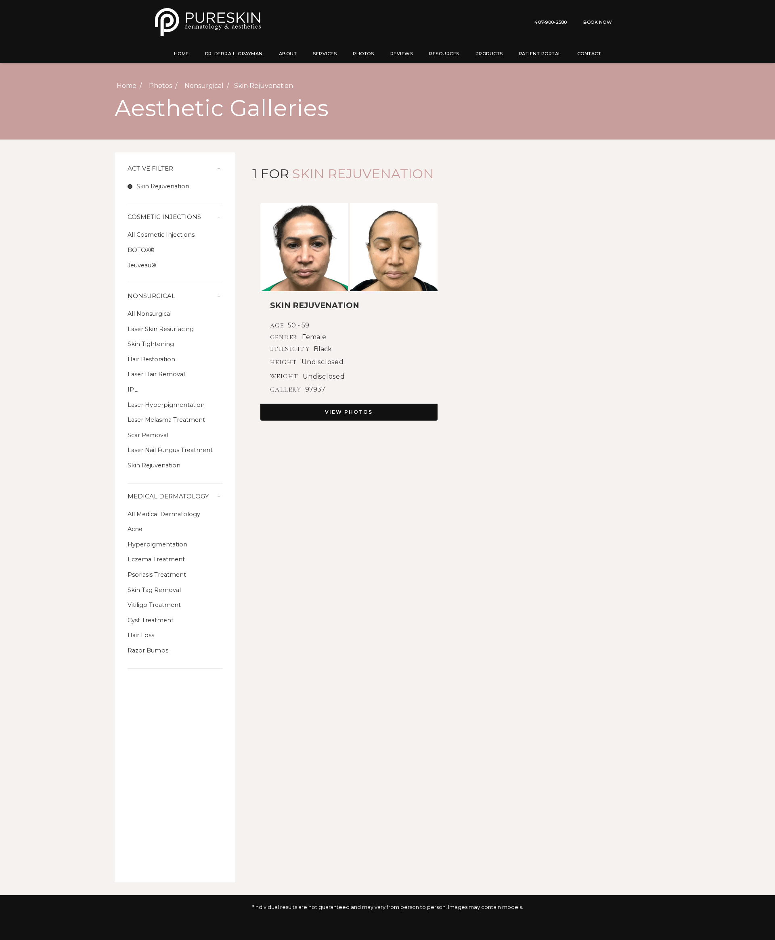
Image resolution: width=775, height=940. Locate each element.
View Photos (349, 412)
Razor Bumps (148, 650)
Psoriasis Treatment (157, 574)
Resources (444, 53)
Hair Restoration (151, 359)
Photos (363, 53)
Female (314, 337)
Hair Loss (141, 635)
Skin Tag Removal (154, 590)
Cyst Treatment (151, 620)
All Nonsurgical (150, 313)
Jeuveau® (142, 265)
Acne (135, 529)
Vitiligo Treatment (154, 605)
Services (325, 53)
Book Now (597, 22)
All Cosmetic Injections (161, 234)
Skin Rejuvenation (154, 465)
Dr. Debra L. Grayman (234, 53)
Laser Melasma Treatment (166, 419)
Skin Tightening (151, 344)
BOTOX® (141, 250)
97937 (315, 389)
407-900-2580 (550, 22)
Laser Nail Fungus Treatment (170, 450)
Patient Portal (540, 53)
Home (181, 53)
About (288, 53)
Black (323, 349)
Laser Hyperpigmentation (166, 405)
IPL (133, 389)
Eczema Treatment (156, 559)
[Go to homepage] (263, 22)
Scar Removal (148, 435)
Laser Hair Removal (156, 374)
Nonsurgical (204, 86)
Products (489, 53)
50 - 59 (298, 325)
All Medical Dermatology (164, 514)
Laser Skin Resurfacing (161, 329)
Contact (589, 53)
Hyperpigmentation (157, 544)
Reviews (401, 53)
